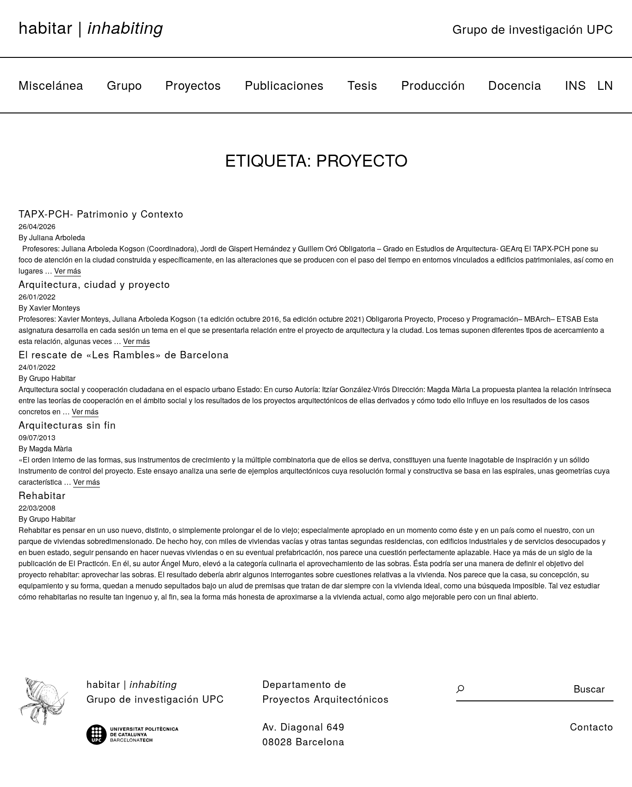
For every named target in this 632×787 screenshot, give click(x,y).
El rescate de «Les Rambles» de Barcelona (124, 354)
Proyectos (193, 84)
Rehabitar (42, 495)
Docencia (514, 84)
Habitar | (91, 27)
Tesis (362, 84)
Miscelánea (51, 84)
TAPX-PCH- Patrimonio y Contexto (101, 213)
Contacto (591, 726)
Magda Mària (50, 448)
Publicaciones (284, 84)
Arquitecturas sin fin (67, 424)
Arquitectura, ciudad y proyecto (94, 284)
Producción (433, 84)
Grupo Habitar (52, 378)
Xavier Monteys (54, 307)
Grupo (124, 84)
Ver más (67, 270)
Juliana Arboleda (57, 237)
